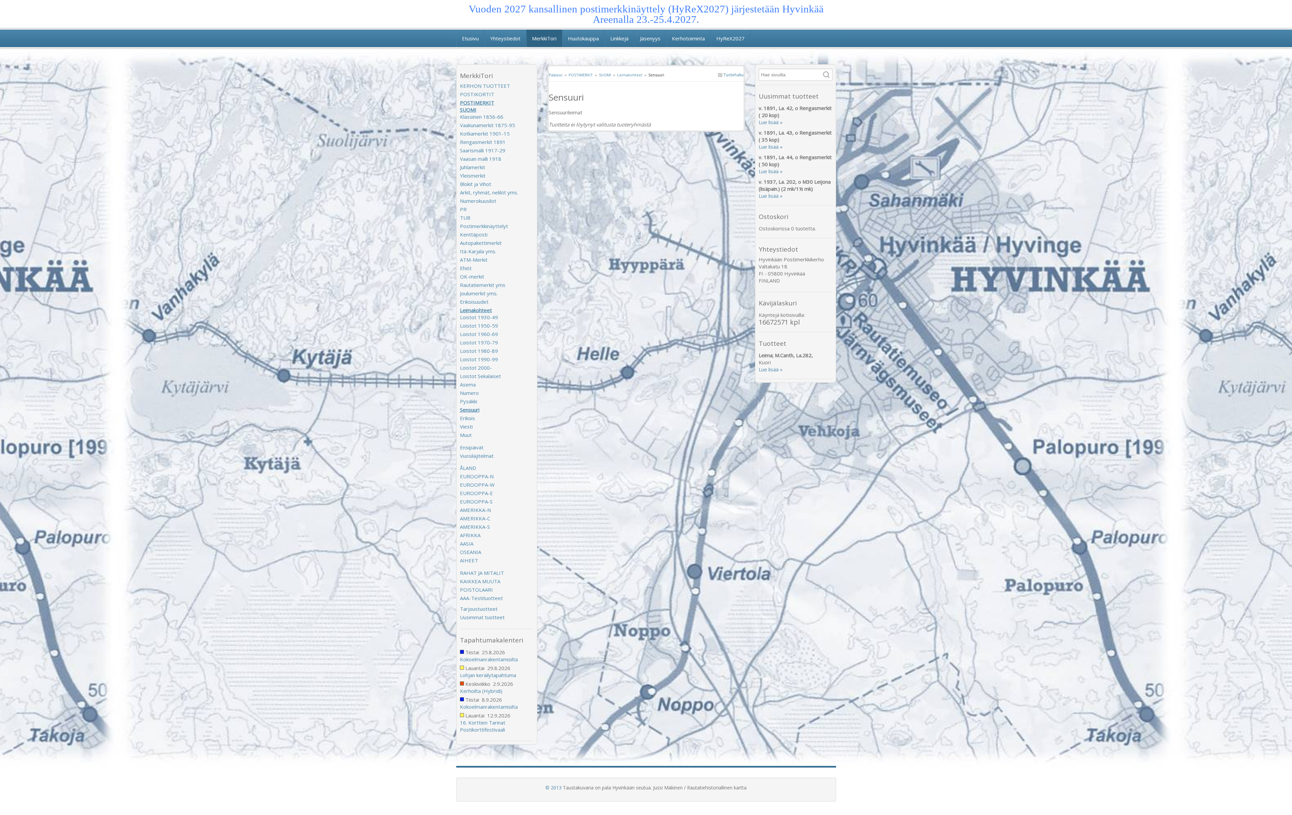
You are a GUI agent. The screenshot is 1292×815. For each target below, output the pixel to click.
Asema (468, 384)
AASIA (466, 543)
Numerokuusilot (478, 200)
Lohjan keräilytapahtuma (488, 675)
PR (463, 209)
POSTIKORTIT (477, 94)
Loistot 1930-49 (479, 317)
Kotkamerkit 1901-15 (485, 133)
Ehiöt (466, 268)
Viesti (466, 426)
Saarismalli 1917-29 (482, 150)
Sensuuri (469, 409)
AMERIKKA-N (475, 510)
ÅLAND (468, 468)
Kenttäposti (474, 234)
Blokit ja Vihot (475, 184)
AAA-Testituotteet (481, 598)
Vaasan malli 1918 (480, 158)
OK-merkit (472, 276)
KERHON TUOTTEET (485, 85)
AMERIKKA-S (475, 526)
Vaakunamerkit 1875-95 (487, 125)
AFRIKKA (470, 535)
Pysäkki (468, 401)
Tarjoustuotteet (479, 608)
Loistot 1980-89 (479, 350)
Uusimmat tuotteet (482, 617)
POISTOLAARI (476, 589)
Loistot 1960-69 (479, 334)
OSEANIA (470, 552)
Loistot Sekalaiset (480, 376)
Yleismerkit (473, 175)
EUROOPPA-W (477, 484)
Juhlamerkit (472, 167)
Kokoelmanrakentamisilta (489, 659)
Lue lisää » (771, 122)
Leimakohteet (629, 74)
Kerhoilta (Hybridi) (481, 691)
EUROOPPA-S (476, 501)
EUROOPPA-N (477, 476)
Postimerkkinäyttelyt (484, 226)
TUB (465, 217)
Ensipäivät (471, 447)
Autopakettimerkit (481, 242)
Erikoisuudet (474, 301)
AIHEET (469, 560)
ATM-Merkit (474, 259)
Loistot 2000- (476, 367)
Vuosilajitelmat (477, 455)
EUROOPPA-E (476, 493)
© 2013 (553, 787)
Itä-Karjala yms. (478, 251)
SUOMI (605, 74)
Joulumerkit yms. (479, 293)
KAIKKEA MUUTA (480, 581)
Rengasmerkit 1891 (483, 142)
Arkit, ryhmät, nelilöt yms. (489, 192)
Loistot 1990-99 (479, 359)
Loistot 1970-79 (479, 342)
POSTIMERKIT (581, 74)
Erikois (467, 418)
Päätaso (556, 74)
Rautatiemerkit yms (482, 285)
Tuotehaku (733, 75)
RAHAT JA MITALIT (482, 572)
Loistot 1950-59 (479, 325)
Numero (469, 393)
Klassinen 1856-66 (481, 116)
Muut (466, 435)
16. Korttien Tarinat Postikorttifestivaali (482, 726)
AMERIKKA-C (475, 518)
